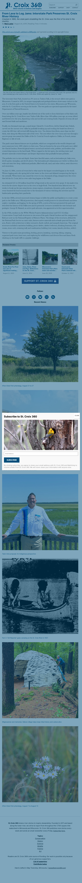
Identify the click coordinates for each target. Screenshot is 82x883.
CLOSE (77, 415)
